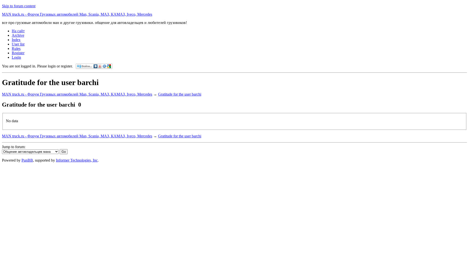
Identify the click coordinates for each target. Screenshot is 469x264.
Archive (18, 35)
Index (16, 40)
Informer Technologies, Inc (77, 160)
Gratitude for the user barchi (179, 94)
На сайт (18, 31)
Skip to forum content (18, 6)
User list (18, 44)
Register (18, 53)
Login (16, 57)
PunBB (27, 160)
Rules (16, 48)
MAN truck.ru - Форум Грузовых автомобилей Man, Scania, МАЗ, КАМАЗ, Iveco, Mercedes (77, 14)
